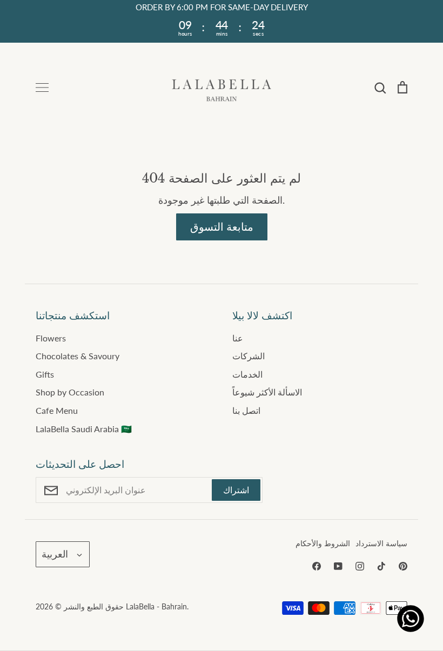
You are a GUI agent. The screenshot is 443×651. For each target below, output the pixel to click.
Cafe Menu (57, 410)
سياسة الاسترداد (381, 543)
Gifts (45, 374)
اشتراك (236, 490)
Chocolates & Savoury (77, 356)
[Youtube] (338, 566)
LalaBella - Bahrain (156, 606)
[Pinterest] (403, 566)
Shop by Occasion (70, 392)
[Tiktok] (381, 566)
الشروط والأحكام (323, 543)
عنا (237, 338)
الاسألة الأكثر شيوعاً (267, 392)
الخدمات (247, 374)
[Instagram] (360, 566)
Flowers (51, 338)
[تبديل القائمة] (42, 87)
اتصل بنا (246, 410)
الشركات (248, 356)
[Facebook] (316, 566)
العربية (55, 554)
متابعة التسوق (221, 226)
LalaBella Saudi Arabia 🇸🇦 (84, 429)
